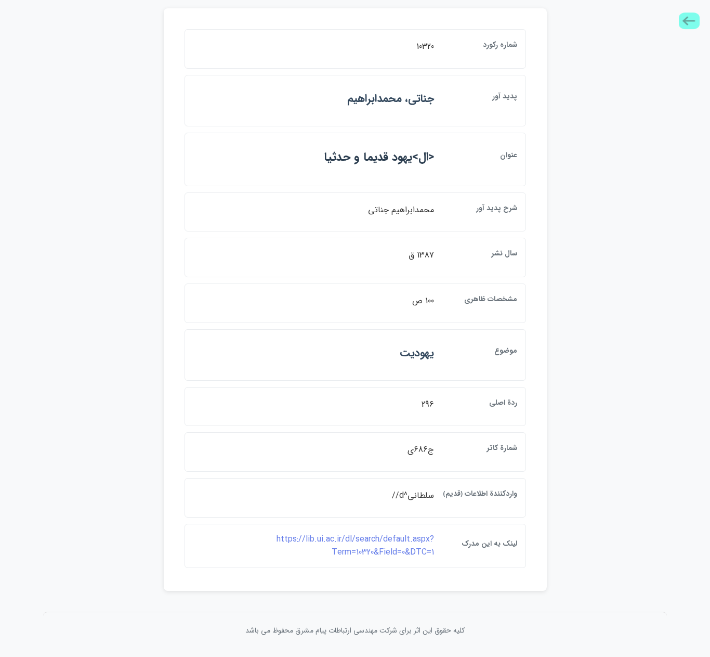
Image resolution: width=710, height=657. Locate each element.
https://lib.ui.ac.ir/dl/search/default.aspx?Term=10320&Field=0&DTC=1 (355, 546)
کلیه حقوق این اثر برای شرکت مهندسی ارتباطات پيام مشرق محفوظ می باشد (355, 630)
